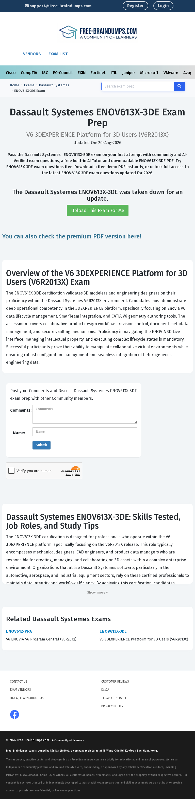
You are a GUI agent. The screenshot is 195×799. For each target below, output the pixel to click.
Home (14, 85)
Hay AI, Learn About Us (27, 698)
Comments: (19, 410)
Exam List (58, 53)
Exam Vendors (20, 689)
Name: (19, 432)
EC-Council (63, 72)
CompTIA (29, 72)
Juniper (129, 72)
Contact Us (18, 681)
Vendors (32, 53)
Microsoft (149, 72)
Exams (29, 85)
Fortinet (99, 72)
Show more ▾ (97, 592)
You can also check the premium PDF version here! (71, 236)
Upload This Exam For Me (97, 210)
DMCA (105, 689)
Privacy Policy (112, 706)
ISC (45, 72)
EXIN (82, 72)
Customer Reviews (115, 681)
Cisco (11, 72)
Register (135, 5)
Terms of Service (114, 698)
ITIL (114, 72)
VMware (171, 72)
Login (163, 5)
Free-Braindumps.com (33, 740)
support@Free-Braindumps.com (60, 6)
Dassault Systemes (54, 85)
